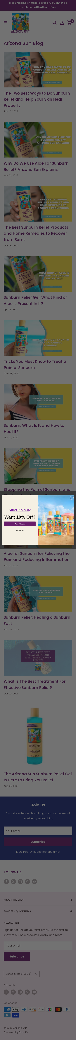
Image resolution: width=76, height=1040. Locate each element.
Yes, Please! (20, 524)
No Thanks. (20, 530)
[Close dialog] (71, 497)
